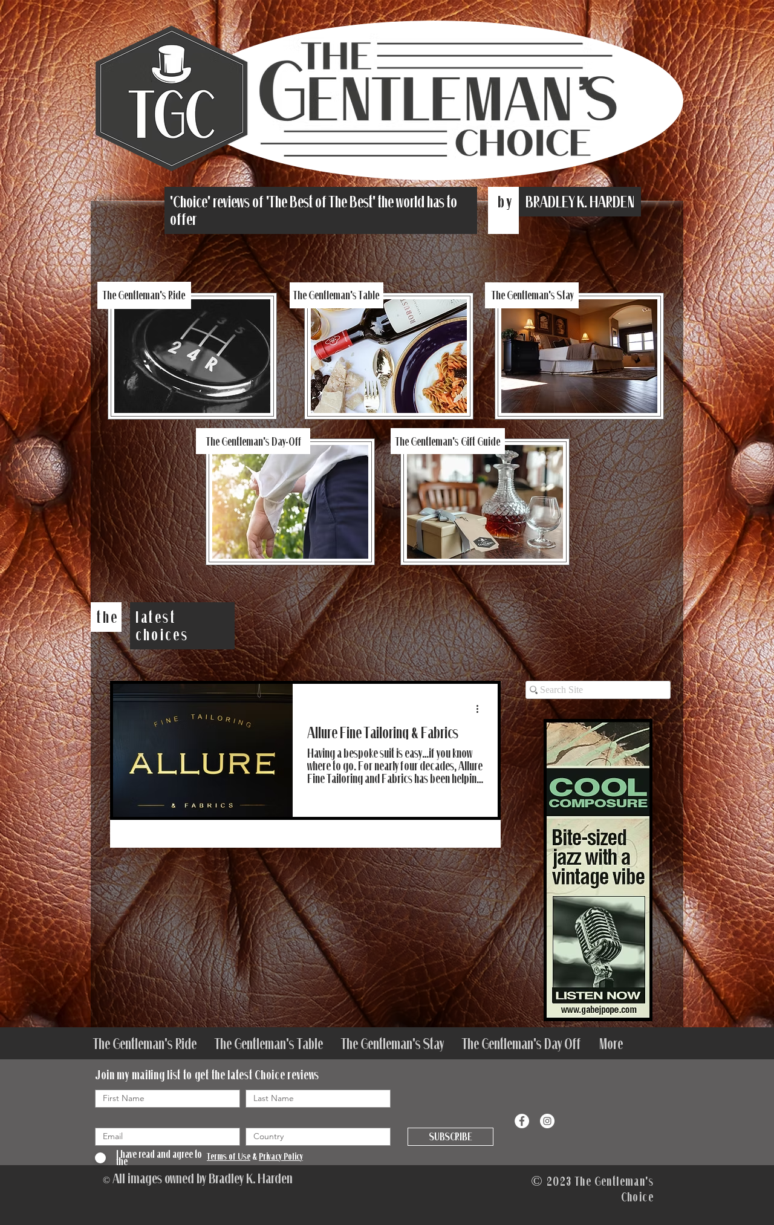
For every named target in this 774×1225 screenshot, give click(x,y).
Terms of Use (228, 1156)
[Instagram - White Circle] (547, 1121)
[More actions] (481, 708)
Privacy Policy (281, 1156)
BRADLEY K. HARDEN (579, 201)
